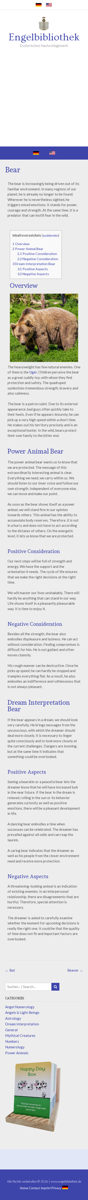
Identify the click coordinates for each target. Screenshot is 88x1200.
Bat (10, 970)
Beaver (75, 970)
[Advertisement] (44, 100)
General (11, 1030)
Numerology (15, 1047)
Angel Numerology (19, 1007)
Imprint (46, 1188)
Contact (34, 1188)
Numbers (12, 1041)
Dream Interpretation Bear (33, 264)
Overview (21, 244)
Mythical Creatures (20, 1035)
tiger (33, 372)
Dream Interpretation (22, 1024)
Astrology (13, 1018)
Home (24, 1188)
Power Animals (16, 1053)
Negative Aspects (33, 274)
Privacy (56, 1188)
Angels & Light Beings (22, 1012)
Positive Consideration (37, 254)
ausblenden (50, 235)
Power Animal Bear (27, 249)
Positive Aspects (32, 269)
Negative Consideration (37, 259)
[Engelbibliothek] (44, 24)
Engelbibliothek (44, 37)
